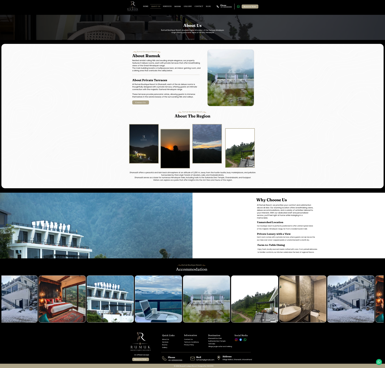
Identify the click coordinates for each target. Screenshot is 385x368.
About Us (165, 339)
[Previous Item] (5, 299)
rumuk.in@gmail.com (205, 360)
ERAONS (210, 366)
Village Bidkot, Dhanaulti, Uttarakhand (237, 359)
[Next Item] (380, 299)
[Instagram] (236, 339)
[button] (177, 6)
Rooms (164, 345)
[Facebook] (240, 339)
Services (165, 342)
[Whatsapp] (238, 6)
